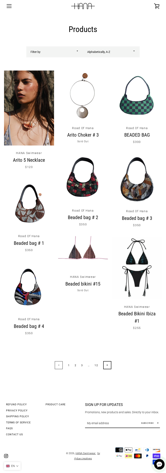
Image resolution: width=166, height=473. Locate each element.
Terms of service (18, 422)
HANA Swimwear (86, 453)
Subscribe (148, 423)
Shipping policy (17, 416)
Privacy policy (17, 410)
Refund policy (16, 404)
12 (96, 365)
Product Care (56, 404)
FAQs (9, 428)
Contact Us (14, 434)
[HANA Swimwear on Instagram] (6, 456)
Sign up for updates (104, 404)
